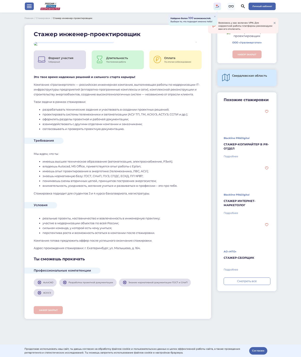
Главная (29, 18)
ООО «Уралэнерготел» (247, 42)
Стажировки (44, 18)
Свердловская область (249, 75)
